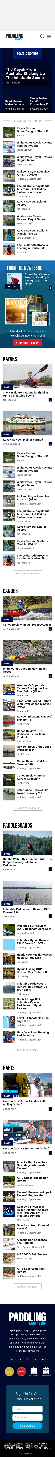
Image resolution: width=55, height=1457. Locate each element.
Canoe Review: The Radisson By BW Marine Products (32, 734)
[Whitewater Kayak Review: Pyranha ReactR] (9, 147)
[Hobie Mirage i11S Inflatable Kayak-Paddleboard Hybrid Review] (9, 1003)
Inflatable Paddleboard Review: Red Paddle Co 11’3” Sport (32, 986)
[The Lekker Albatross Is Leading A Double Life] (9, 249)
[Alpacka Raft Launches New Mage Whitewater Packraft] (9, 1166)
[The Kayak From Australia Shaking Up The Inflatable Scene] (27, 67)
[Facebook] (12, 1359)
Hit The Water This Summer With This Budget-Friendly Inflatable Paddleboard (27, 862)
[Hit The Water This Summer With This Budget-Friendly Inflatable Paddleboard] (27, 843)
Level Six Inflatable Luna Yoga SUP (33, 1019)
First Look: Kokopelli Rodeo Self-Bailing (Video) (24, 1102)
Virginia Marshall (25, 237)
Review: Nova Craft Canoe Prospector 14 (34, 748)
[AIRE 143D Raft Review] (9, 1258)
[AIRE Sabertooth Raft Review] (9, 1273)
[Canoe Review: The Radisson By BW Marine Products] (9, 735)
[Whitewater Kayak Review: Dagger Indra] (9, 161)
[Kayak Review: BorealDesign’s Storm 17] (9, 132)
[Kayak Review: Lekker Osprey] (9, 206)
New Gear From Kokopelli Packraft (33, 1226)
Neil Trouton (23, 993)
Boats (7, 387)
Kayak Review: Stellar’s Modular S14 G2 (32, 231)
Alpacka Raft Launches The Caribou (32, 1241)
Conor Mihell (9, 916)
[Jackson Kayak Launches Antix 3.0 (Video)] (9, 176)
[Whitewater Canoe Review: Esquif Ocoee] (9, 220)
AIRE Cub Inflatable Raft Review (32, 1179)
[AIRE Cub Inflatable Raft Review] (9, 1182)
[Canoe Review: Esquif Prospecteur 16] (40, 99)
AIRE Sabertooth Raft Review (31, 1270)
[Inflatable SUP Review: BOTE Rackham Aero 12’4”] (9, 930)
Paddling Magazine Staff (29, 178)
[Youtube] (43, 1359)
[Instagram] (20, 1359)
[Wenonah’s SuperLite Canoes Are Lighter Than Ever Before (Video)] (9, 689)
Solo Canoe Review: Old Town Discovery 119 (32, 791)
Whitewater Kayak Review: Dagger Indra (34, 158)
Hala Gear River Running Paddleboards (33, 1033)
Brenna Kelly (23, 695)
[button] (42, 37)
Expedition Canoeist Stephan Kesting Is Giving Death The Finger (37, 278)
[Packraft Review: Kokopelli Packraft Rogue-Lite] (9, 1196)
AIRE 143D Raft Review (32, 1254)
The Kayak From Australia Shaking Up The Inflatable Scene (25, 393)
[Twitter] (35, 1359)
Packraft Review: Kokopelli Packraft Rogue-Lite (34, 1193)
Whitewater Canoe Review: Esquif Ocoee (31, 217)
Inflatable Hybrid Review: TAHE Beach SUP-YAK (33, 941)
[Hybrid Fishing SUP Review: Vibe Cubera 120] (9, 973)
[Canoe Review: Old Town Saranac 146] (9, 765)
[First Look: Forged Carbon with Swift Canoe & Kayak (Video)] (9, 705)
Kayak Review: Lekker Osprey (31, 202)
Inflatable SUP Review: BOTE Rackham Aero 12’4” (34, 927)
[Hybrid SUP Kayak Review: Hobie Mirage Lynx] (9, 959)
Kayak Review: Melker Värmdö (23, 439)
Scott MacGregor (25, 164)
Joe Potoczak (23, 208)
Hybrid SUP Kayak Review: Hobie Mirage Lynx (34, 955)
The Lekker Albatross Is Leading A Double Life (32, 246)
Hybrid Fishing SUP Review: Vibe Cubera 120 (33, 970)
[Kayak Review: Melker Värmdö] (15, 99)
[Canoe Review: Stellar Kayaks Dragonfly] (9, 780)
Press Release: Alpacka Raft (30, 1247)
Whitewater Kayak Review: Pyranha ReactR (34, 143)
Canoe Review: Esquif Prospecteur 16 (27, 624)
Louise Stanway (24, 149)
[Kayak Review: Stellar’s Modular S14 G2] (9, 235)
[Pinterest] (27, 1359)
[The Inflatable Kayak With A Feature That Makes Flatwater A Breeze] (9, 190)
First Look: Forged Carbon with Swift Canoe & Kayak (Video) (34, 704)
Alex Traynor (23, 1219)
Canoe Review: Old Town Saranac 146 (33, 762)
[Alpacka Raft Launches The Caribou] (9, 1244)
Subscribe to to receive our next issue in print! (27, 333)
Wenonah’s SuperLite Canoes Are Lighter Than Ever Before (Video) (33, 688)
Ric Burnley (22, 961)
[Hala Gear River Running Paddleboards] (9, 1037)
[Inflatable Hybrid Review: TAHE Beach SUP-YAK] (9, 944)
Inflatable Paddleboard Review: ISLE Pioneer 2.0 (26, 910)
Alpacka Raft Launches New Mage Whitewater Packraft (32, 1165)
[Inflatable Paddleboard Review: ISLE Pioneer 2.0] (27, 893)
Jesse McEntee (24, 741)
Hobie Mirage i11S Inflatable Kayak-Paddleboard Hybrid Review (29, 1003)
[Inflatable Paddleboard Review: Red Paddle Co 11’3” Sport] (9, 988)
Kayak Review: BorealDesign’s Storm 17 (32, 129)
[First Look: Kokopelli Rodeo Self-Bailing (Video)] (27, 1085)
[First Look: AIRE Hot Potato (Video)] (27, 1132)
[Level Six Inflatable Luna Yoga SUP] (9, 1022)
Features (13, 286)
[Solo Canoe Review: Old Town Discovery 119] (9, 794)
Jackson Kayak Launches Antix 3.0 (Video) (33, 172)
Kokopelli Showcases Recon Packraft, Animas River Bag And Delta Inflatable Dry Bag (32, 1211)
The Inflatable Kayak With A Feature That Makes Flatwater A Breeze (33, 189)
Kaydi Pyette (23, 723)
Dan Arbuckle (23, 196)
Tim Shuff (21, 135)
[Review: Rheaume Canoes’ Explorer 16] (9, 721)
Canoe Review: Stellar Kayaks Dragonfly (31, 776)
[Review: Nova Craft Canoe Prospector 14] (9, 751)
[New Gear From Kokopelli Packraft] (9, 1230)
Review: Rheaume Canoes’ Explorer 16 (34, 717)
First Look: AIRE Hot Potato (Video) (26, 1148)
